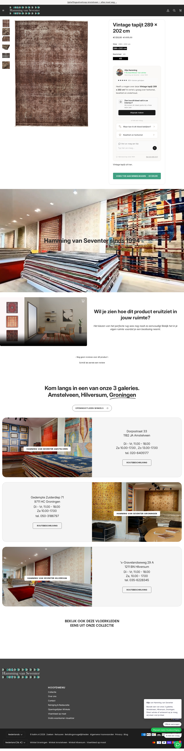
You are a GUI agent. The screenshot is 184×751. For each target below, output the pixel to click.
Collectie (52, 692)
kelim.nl (36, 734)
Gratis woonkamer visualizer (61, 718)
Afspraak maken (137, 113)
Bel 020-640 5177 (152, 157)
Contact (51, 700)
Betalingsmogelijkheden (77, 734)
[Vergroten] (86, 25)
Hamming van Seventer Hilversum (47, 578)
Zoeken (49, 734)
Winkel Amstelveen (58, 742)
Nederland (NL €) (14, 742)
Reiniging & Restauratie (58, 705)
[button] (92, 362)
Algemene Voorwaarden (102, 734)
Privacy (118, 734)
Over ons (52, 696)
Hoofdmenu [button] (56, 687)
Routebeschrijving (137, 462)
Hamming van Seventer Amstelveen (47, 449)
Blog (126, 734)
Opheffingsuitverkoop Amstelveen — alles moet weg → (92, 2)
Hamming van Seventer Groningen (137, 513)
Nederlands (14, 734)
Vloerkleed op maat (57, 714)
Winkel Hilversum (77, 742)
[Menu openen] (6, 10)
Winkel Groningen (38, 742)
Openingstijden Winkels (59, 709)
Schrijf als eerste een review (92, 362)
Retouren (59, 734)
